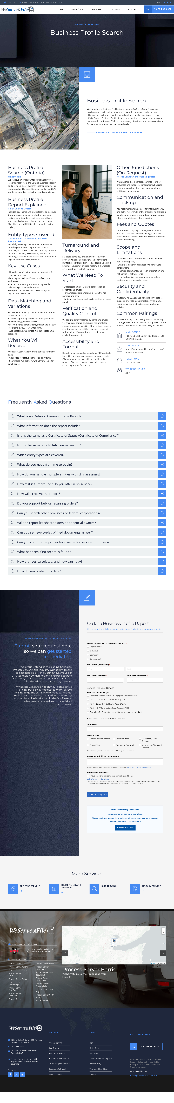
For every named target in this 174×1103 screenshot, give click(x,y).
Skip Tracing (54, 1048)
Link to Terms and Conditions (98, 779)
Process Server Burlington (95, 969)
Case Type (96, 724)
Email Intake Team (125, 827)
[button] (65, 953)
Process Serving (55, 1043)
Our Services (97, 9)
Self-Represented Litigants (101, 1058)
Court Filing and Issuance (59, 1064)
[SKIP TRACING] (94, 889)
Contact (133, 9)
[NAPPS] (14, 951)
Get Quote (116, 9)
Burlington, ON (68, 977)
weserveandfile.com (138, 1071)
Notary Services (55, 1074)
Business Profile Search (59, 1058)
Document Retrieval (57, 1069)
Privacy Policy (95, 1064)
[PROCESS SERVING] (13, 889)
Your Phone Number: (141, 676)
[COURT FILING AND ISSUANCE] (54, 889)
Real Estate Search (57, 1053)
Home (62, 9)
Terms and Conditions (99, 1069)
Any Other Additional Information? (103, 756)
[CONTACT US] (119, 349)
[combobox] (125, 728)
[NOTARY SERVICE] (135, 889)
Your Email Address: (101, 676)
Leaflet (153, 963)
